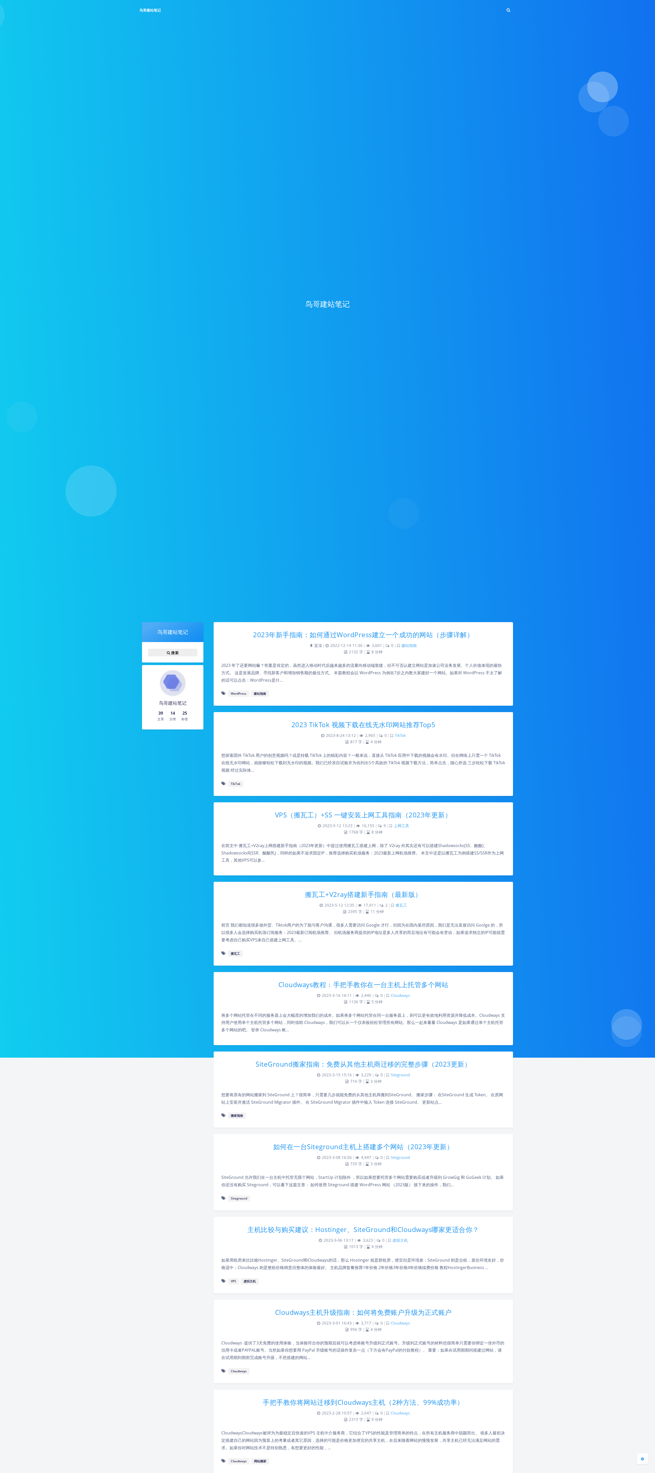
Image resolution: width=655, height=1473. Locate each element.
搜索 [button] (174, 652)
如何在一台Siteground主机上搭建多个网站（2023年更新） (363, 1146)
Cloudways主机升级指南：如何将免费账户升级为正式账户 (363, 1312)
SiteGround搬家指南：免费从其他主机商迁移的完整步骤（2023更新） (363, 1064)
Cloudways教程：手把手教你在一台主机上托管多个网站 (363, 984)
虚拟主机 (400, 1240)
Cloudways (400, 995)
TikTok (400, 735)
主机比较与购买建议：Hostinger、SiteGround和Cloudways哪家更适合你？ (363, 1229)
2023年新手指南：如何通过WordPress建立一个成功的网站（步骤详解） (363, 634)
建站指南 (409, 645)
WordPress (238, 693)
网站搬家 (260, 1461)
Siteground (400, 1074)
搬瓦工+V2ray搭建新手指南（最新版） (363, 894)
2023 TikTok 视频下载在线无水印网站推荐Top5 (363, 724)
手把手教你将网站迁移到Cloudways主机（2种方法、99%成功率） (363, 1402)
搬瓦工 (401, 905)
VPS (233, 1281)
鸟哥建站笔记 (150, 10)
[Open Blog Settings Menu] (642, 1458)
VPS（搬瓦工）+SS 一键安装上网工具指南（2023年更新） (363, 814)
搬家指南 (237, 1115)
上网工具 (401, 825)
